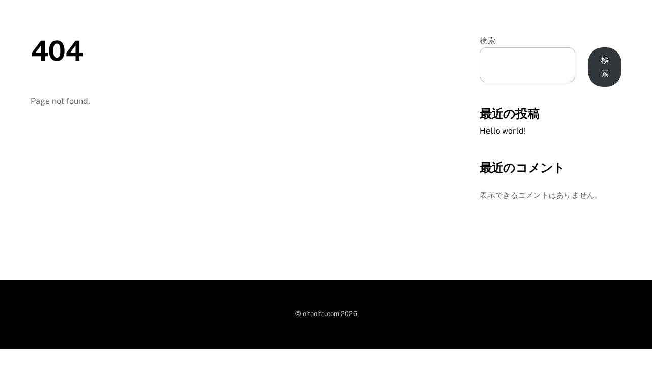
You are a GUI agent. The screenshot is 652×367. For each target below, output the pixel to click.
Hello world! (502, 130)
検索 (487, 40)
